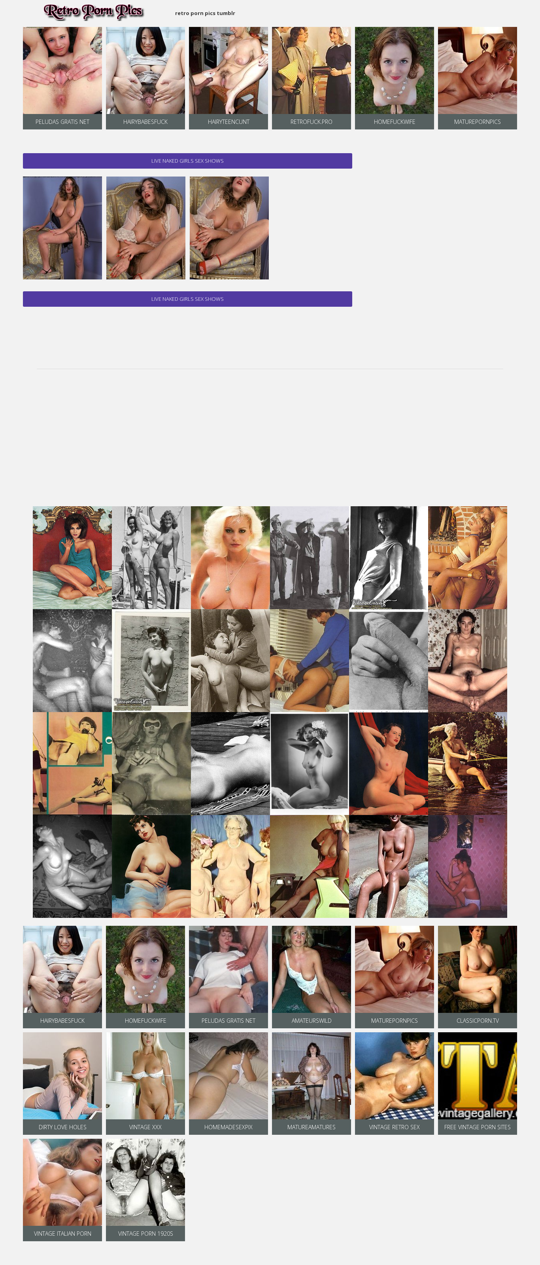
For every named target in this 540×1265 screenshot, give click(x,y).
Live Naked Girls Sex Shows (187, 160)
